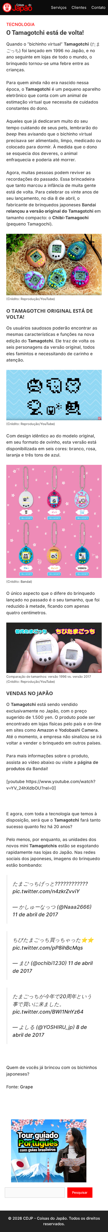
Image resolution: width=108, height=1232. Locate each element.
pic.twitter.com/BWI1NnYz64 (48, 1012)
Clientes (79, 7)
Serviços (59, 7)
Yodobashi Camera (78, 730)
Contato (98, 7)
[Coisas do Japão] (17, 7)
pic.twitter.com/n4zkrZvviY (46, 891)
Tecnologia (20, 24)
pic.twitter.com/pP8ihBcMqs (48, 948)
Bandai (89, 204)
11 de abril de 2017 (35, 914)
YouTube (47, 299)
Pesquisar (79, 1192)
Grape (26, 1086)
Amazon (46, 730)
